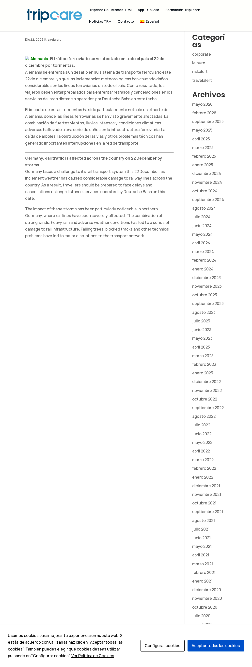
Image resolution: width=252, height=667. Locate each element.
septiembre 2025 (208, 121)
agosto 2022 (204, 416)
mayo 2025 (202, 130)
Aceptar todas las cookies (216, 645)
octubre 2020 (204, 607)
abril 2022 (201, 451)
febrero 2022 (204, 468)
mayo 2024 (202, 234)
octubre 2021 (204, 503)
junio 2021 (201, 537)
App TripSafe (148, 10)
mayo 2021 (202, 546)
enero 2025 (202, 164)
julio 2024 (201, 216)
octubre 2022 (204, 399)
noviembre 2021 (206, 494)
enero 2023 (202, 373)
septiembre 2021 (207, 511)
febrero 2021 (203, 572)
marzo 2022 (203, 459)
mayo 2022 (202, 442)
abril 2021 (200, 555)
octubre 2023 (204, 295)
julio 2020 (201, 615)
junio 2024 (202, 225)
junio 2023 (201, 329)
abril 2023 (201, 347)
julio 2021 (200, 529)
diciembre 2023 (206, 277)
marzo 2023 (203, 355)
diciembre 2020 (206, 589)
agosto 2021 (203, 520)
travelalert (53, 39)
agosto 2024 (204, 208)
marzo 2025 (203, 147)
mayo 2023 (202, 338)
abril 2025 (201, 139)
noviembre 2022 (207, 390)
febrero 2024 (204, 260)
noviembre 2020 (207, 598)
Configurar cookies (162, 645)
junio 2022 (201, 433)
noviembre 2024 (207, 182)
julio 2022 (201, 425)
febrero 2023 (204, 364)
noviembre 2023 (207, 286)
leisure (198, 63)
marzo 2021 (202, 564)
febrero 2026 (204, 113)
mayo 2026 (202, 104)
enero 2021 (202, 581)
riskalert (200, 71)
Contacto (126, 22)
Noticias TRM (100, 22)
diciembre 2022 (206, 381)
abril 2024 (201, 243)
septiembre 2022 (208, 407)
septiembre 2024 (208, 199)
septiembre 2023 (208, 303)
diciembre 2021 (206, 485)
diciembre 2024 (206, 173)
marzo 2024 (203, 251)
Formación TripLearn (182, 10)
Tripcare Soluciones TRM (110, 10)
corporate (201, 54)
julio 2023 (201, 321)
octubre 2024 (204, 191)
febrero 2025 (204, 156)
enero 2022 (202, 477)
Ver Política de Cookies (92, 655)
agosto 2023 (204, 312)
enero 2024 (202, 269)
